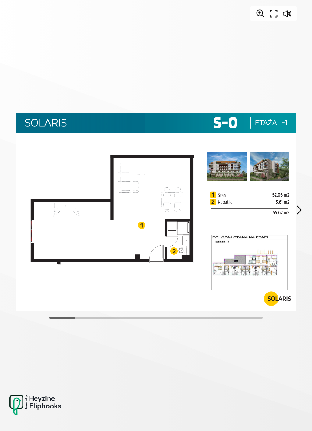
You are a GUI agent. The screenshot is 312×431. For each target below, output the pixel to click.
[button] (299, 210)
